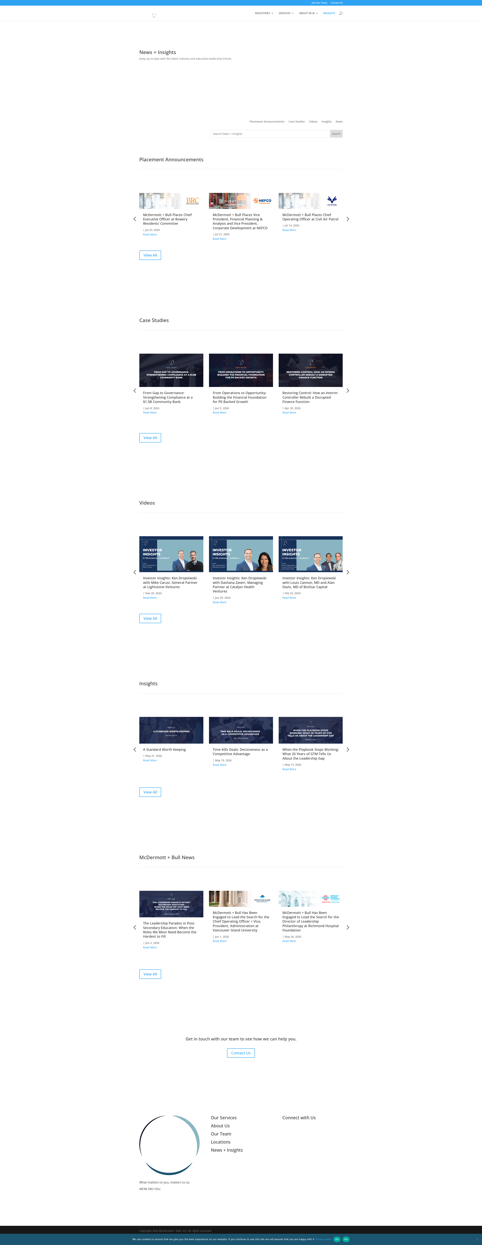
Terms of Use (291, 1142)
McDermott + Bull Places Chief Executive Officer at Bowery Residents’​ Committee (167, 219)
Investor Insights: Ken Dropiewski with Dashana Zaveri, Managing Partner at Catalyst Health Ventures (239, 584)
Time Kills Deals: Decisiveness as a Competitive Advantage (240, 751)
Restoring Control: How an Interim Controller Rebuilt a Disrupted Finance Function (310, 397)
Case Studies (297, 121)
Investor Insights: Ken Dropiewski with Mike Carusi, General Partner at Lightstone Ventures (170, 582)
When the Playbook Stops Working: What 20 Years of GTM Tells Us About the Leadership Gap (310, 754)
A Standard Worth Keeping (164, 749)
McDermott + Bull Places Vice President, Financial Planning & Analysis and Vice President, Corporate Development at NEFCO (240, 221)
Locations (220, 1142)
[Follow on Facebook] (308, 1130)
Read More (150, 234)
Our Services (224, 1118)
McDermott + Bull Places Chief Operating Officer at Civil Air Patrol (310, 216)
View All (150, 255)
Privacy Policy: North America (303, 1152)
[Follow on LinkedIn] (285, 1130)
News (339, 121)
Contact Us (337, 3)
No (346, 1239)
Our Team (221, 1134)
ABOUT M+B (306, 13)
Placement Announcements (267, 121)
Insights (327, 121)
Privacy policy (324, 1239)
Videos (313, 121)
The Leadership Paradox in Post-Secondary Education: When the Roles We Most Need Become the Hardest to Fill (169, 930)
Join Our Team (319, 3)
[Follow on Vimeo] (293, 1130)
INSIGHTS (329, 13)
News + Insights (227, 1150)
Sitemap (288, 1162)
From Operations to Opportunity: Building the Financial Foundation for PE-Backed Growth (239, 397)
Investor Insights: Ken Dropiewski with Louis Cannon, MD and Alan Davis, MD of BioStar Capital (309, 582)
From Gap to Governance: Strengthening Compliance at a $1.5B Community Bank (168, 397)
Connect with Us (299, 1118)
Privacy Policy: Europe (297, 1157)
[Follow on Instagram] (300, 1130)
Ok (337, 1239)
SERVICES (285, 13)
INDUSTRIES (262, 13)
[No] (477, 1239)
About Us (220, 1126)
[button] (347, 219)
